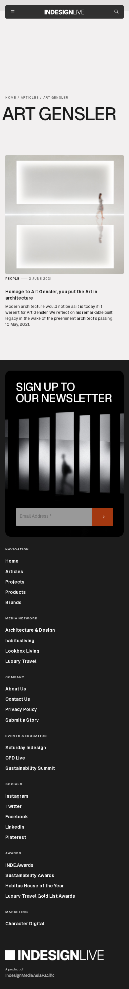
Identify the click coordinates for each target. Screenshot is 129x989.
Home (12, 561)
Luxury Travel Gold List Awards (40, 896)
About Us (15, 689)
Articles (14, 572)
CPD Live (15, 758)
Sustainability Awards (29, 875)
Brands (13, 602)
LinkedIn (14, 827)
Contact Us (17, 699)
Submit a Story (22, 720)
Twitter (13, 806)
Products (15, 592)
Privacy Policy (21, 709)
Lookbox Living (22, 651)
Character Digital (24, 924)
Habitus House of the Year (34, 886)
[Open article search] (116, 12)
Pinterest (15, 837)
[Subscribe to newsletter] (102, 517)
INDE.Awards (19, 865)
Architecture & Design (30, 630)
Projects (14, 582)
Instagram (16, 796)
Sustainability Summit (30, 768)
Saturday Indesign (25, 748)
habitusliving (19, 641)
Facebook (16, 817)
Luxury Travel (20, 661)
